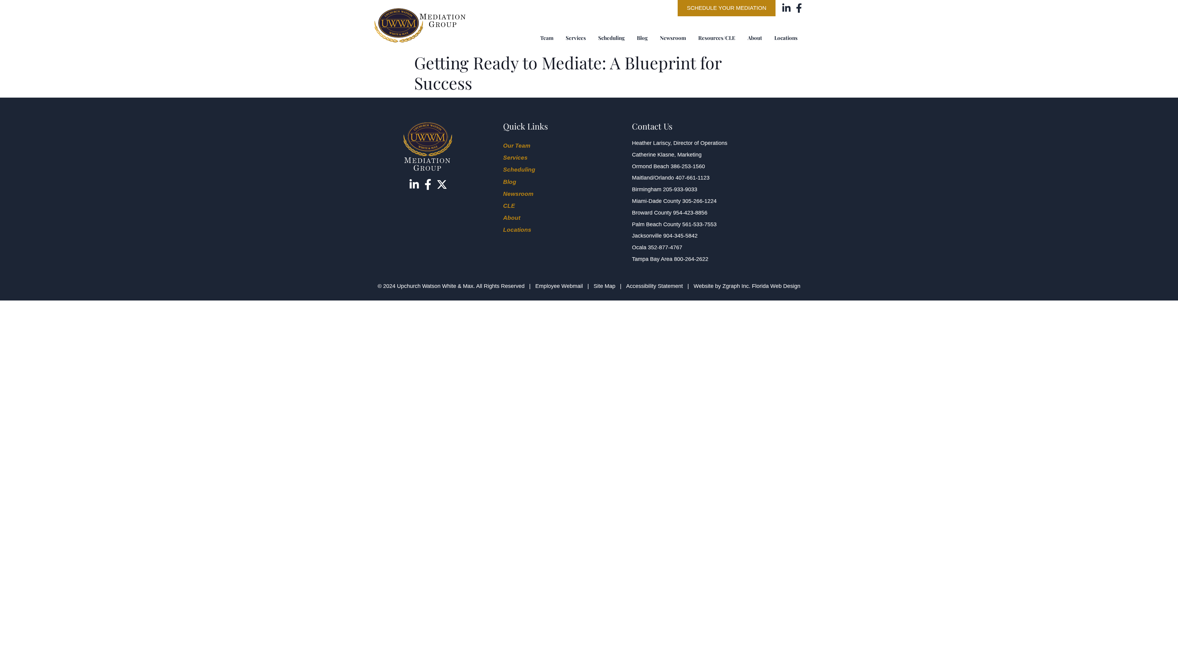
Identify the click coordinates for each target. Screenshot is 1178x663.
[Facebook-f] (799, 8)
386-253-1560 (688, 166)
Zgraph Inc (735, 286)
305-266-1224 (699, 201)
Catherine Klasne (653, 155)
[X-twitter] (442, 184)
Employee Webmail (559, 286)
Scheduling (611, 37)
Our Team (516, 145)
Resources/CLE (716, 37)
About (755, 37)
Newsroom (673, 37)
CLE (509, 206)
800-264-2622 (691, 259)
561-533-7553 (699, 224)
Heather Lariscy (651, 143)
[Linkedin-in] (786, 8)
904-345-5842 (680, 236)
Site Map (604, 286)
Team (546, 37)
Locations (786, 37)
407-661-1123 (693, 178)
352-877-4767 (665, 247)
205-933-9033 (680, 189)
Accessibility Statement (654, 286)
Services (576, 37)
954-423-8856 (690, 213)
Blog (642, 37)
